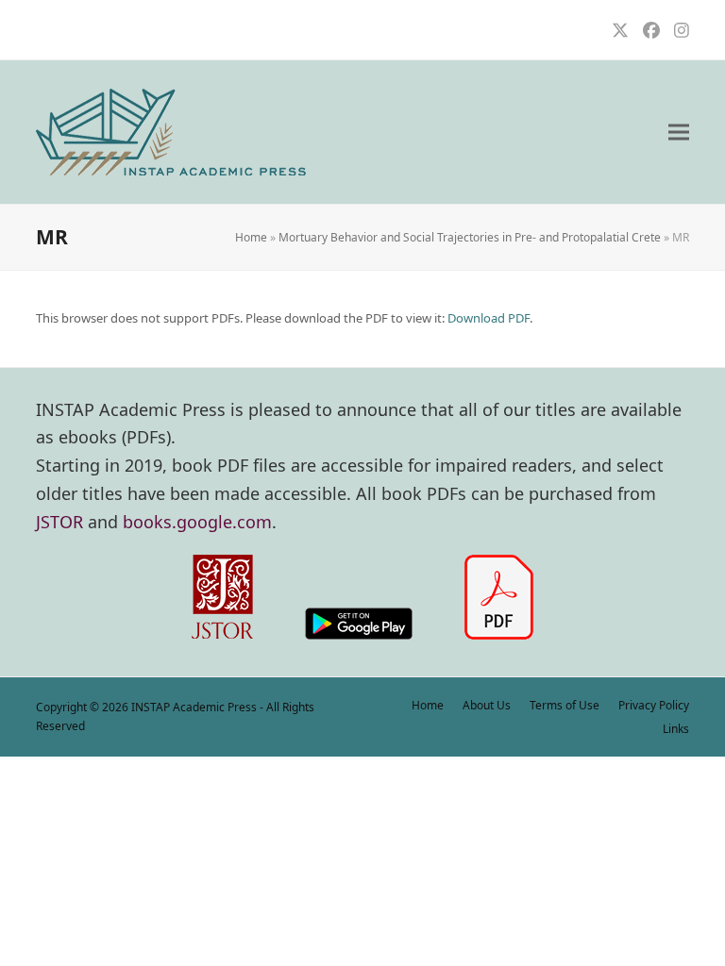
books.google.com (197, 521)
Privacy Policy (653, 705)
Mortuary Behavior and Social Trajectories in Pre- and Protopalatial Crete (469, 237)
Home (251, 237)
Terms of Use (564, 705)
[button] (678, 133)
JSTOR (59, 521)
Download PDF (488, 317)
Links (676, 729)
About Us (487, 705)
